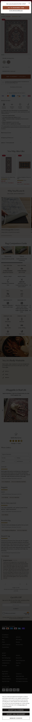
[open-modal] (29, 3)
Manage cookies (16, 718)
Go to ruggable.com (16, 7)
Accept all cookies (16, 710)
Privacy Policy (21, 705)
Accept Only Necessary (16, 714)
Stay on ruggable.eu (16, 10)
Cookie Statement (6, 706)
